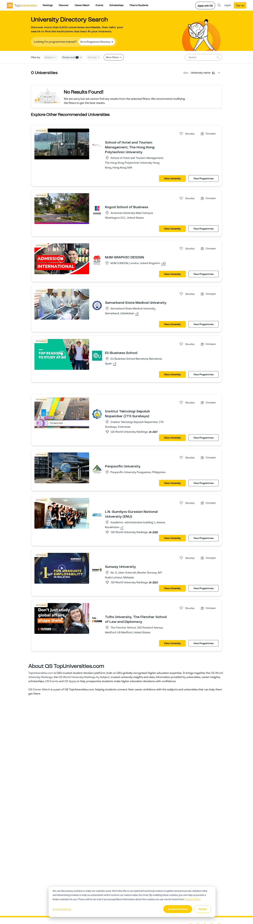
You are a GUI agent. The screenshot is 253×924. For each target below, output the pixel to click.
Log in (227, 5)
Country (92, 57)
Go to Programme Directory (95, 41)
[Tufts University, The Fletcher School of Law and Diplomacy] (97, 619)
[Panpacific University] (97, 469)
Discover (63, 5)
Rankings (48, 5)
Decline (203, 909)
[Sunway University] (97, 569)
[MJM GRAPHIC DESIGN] (97, 260)
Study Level (70, 57)
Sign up (240, 5)
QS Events (51, 681)
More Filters (112, 57)
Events (99, 5)
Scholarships (116, 5)
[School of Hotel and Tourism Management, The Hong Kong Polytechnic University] (97, 145)
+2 (137, 313)
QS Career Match (39, 689)
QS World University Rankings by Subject (84, 677)
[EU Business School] (97, 355)
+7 (121, 527)
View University (172, 178)
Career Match (82, 5)
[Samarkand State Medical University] (97, 305)
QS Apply (70, 681)
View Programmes (203, 178)
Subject (49, 57)
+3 (114, 364)
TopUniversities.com (40, 673)
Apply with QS (205, 5)
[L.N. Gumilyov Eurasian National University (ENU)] (97, 514)
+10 (163, 263)
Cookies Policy (192, 899)
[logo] (22, 5)
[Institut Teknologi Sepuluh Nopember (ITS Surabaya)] (97, 414)
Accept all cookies (178, 909)
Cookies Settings (62, 909)
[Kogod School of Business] (97, 209)
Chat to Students (139, 5)
